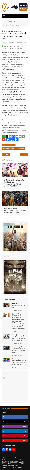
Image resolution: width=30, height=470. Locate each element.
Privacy (4, 467)
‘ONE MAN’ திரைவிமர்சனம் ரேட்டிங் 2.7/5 (18, 305)
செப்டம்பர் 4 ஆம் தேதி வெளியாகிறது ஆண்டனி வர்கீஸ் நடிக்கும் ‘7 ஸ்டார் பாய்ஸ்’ (15, 210)
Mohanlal (21, 148)
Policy (9, 467)
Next (23, 154)
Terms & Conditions (18, 467)
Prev (7, 154)
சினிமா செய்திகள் (21, 42)
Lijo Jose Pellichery (9, 145)
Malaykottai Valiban (9, 148)
